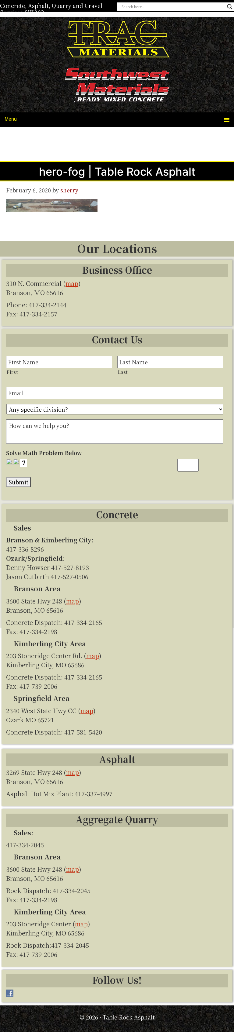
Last (123, 372)
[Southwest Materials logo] (117, 86)
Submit (18, 482)
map (72, 283)
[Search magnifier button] (229, 6)
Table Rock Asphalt (117, 40)
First (12, 372)
